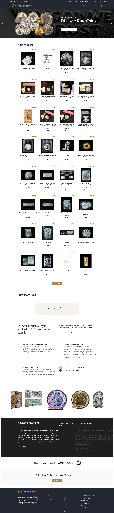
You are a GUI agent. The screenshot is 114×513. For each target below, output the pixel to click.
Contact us (66, 496)
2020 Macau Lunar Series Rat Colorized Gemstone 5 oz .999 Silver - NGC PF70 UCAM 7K (86, 185)
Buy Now (65, 29)
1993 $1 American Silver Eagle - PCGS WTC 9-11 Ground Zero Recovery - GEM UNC (86, 68)
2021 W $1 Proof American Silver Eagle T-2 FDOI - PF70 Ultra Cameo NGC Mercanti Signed (86, 126)
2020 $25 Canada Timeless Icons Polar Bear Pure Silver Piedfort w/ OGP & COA (47, 126)
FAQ (65, 497)
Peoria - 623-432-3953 (10, 1)
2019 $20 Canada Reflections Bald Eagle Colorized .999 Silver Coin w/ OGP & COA (66, 126)
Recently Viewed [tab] (91, 44)
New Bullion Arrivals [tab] (64, 44)
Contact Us (74, 5)
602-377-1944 (86, 503)
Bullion (39, 5)
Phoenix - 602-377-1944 (22, 1)
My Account (50, 494)
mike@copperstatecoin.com (88, 507)
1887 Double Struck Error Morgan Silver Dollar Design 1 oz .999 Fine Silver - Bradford (28, 155)
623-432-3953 (86, 498)
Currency (52, 5)
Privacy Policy (50, 497)
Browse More (57, 283)
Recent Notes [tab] (82, 44)
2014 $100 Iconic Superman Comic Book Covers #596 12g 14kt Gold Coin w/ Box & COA (86, 155)
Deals (57, 5)
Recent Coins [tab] (74, 44)
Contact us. (78, 370)
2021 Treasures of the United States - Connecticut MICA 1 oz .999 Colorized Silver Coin (66, 68)
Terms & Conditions (51, 499)
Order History (50, 496)
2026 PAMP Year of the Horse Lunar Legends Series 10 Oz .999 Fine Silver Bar (47, 270)
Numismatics (45, 5)
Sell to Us (63, 5)
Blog (68, 5)
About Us (66, 494)
